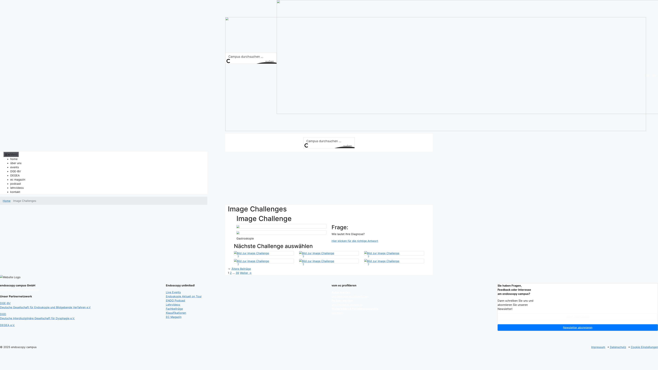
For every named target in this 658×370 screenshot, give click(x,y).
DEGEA (15, 175)
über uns (15, 163)
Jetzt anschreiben (577, 317)
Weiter (246, 273)
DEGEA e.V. (7, 325)
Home (6, 200)
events (14, 167)
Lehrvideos (173, 304)
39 (237, 273)
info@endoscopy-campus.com (20, 289)
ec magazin (17, 179)
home (13, 159)
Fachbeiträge (174, 308)
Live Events (173, 292)
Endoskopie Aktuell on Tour (184, 296)
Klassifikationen (176, 312)
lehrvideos (17, 187)
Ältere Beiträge (241, 268)
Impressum (598, 347)
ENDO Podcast (175, 300)
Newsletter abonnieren (577, 327)
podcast (15, 183)
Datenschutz (618, 347)
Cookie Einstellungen (644, 347)
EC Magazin (173, 317)
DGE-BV (15, 171)
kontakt (15, 192)
